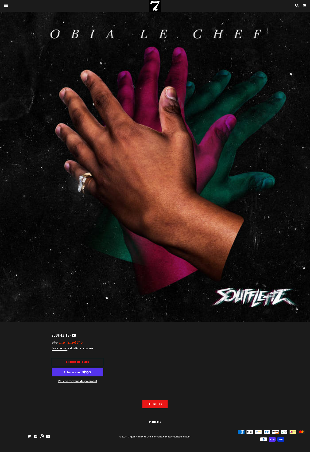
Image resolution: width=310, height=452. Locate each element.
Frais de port (59, 348)
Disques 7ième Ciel (137, 436)
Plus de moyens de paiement (77, 381)
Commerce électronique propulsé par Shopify (169, 436)
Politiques (155, 422)
